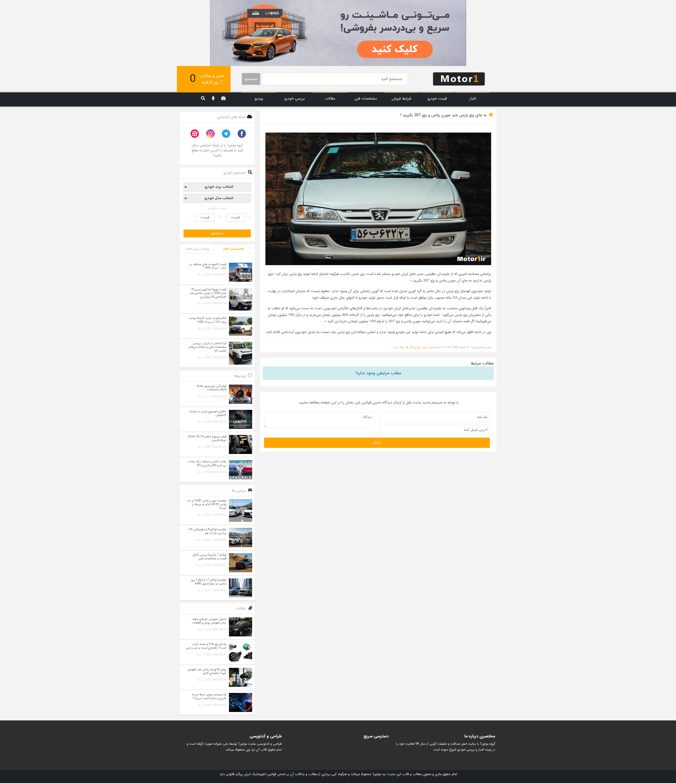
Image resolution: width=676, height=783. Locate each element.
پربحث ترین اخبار (197, 248)
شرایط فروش (401, 99)
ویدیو (259, 99)
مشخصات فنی (366, 99)
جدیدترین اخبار (233, 248)
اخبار (472, 99)
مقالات (330, 99)
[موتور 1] (459, 78)
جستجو (251, 79)
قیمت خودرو (437, 99)
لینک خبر (399, 347)
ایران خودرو (421, 347)
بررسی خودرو (294, 99)
